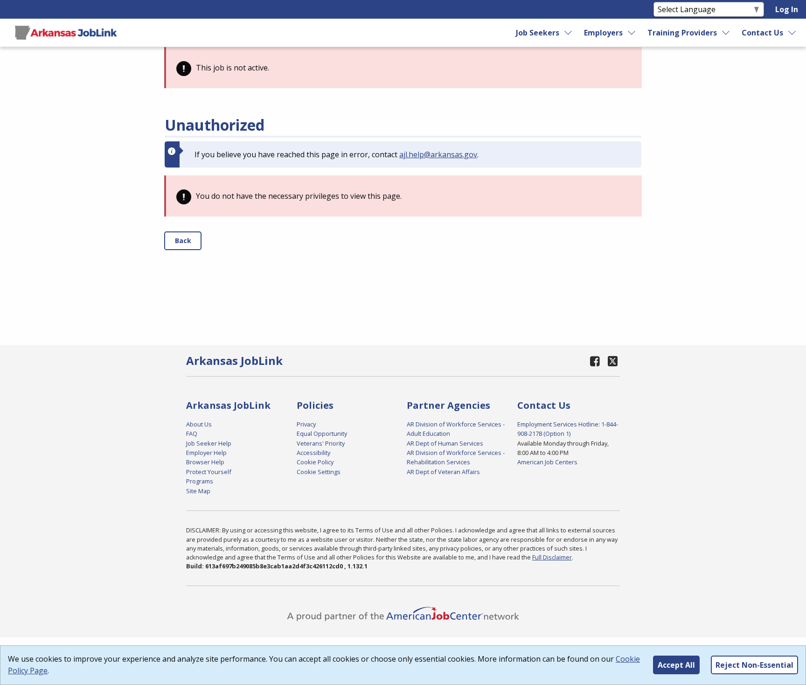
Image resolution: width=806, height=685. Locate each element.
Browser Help (205, 462)
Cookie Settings (318, 472)
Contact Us (762, 33)
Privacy (306, 424)
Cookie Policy (315, 462)
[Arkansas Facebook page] (595, 361)
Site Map (198, 491)
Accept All (676, 665)
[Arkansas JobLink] (65, 33)
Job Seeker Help (208, 443)
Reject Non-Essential (754, 665)
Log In (786, 9)
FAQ (191, 433)
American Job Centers (547, 462)
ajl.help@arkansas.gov (438, 154)
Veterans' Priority (321, 443)
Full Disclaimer (552, 557)
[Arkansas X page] (612, 361)
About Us (199, 424)
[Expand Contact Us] (792, 33)
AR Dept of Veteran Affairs (443, 472)
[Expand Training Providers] (726, 33)
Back (183, 240)
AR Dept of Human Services (445, 443)
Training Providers (682, 33)
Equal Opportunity (322, 433)
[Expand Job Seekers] (568, 33)
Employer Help (206, 452)
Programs (199, 481)
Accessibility (313, 452)
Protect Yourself (208, 472)
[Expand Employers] (632, 33)
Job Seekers (537, 33)
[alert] (403, 67)
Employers (603, 33)
